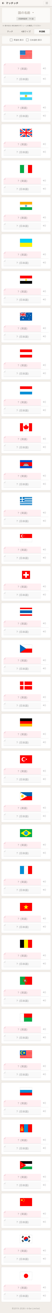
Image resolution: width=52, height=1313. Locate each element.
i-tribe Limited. (32, 1308)
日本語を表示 (36, 40)
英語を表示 (19, 40)
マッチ (10, 31)
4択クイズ (26, 31)
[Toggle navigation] (47, 3)
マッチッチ (12, 3)
